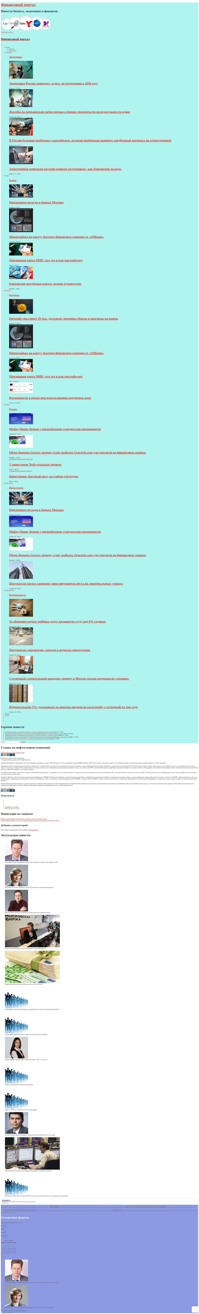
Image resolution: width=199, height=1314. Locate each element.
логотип (48, 1210)
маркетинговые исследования (57, 1210)
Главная (7, 47)
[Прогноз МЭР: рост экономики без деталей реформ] (16, 1108)
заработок (168, 1207)
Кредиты (7, 290)
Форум (7, 715)
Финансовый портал (18, 5)
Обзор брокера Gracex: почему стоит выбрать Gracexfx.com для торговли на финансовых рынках (77, 452)
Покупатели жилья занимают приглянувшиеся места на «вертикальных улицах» (66, 583)
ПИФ (30, 1207)
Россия (47, 1207)
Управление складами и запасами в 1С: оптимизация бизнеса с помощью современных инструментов (37, 737)
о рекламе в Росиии (99, 1210)
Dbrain (18, 1207)
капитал (3, 1210)
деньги (123, 1207)
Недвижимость (9, 590)
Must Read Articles (7, 32)
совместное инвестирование (129, 1210)
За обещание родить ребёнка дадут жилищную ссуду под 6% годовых (57, 621)
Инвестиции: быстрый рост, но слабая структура (43, 476)
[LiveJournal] (13, 755)
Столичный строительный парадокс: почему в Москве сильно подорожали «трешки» (69, 678)
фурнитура (176, 1210)
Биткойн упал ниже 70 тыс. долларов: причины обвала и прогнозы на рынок (63, 318)
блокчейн (108, 1207)
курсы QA (43, 1210)
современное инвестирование (143, 1210)
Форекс (54, 1206)
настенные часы (78, 1210)
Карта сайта (12, 50)
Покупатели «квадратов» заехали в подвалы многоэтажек (49, 650)
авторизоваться (33, 830)
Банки (7, 175)
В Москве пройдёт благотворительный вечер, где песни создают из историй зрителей (32, 735)
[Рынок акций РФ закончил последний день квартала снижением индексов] (32, 1169)
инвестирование (187, 1207)
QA (21, 1207)
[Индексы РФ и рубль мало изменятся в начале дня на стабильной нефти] (16, 911)
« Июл (3, 1257)
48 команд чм (8, 1201)
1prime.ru (11, 788)
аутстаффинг (89, 1207)
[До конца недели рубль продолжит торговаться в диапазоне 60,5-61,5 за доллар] (16, 1133)
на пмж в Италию (69, 1210)
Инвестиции (9, 483)
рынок (117, 1209)
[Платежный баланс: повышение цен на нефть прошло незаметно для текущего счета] (16, 860)
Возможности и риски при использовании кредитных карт (50, 397)
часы (181, 1210)
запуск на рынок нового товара (146, 1206)
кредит (9, 1209)
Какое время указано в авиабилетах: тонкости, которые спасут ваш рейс (27, 738)
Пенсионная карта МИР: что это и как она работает (46, 260)
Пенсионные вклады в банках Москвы (36, 202)
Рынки (7, 404)
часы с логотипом (186, 1210)
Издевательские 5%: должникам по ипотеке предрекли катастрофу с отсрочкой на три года (73, 707)
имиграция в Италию (177, 1207)
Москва (7, 713)
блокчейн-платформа (116, 1207)
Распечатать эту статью (12, 808)
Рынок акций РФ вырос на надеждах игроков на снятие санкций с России (24, 819)
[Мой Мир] (8, 755)
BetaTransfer (4, 1207)
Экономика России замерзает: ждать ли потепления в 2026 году (53, 83)
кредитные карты (25, 1209)
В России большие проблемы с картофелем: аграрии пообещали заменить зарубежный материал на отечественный (90, 140)
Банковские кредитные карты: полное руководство (45, 283)
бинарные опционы (101, 1207)
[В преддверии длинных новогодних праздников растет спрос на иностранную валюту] (16, 1007)
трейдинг (171, 1210)
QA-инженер (26, 1207)
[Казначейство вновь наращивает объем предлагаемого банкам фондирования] (16, 886)
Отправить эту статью (12, 807)
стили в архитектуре (156, 1210)
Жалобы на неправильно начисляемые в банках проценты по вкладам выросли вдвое (69, 111)
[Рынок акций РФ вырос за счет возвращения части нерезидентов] (32, 947)
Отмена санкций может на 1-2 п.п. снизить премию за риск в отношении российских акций (30, 820)
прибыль (106, 1210)
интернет (193, 1207)
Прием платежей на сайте (38, 1207)
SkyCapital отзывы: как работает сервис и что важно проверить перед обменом (29, 732)
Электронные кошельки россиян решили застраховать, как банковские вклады (65, 169)
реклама (111, 1210)
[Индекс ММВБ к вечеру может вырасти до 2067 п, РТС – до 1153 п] (16, 1058)
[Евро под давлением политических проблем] (16, 1083)
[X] (11, 755)
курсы (38, 1210)
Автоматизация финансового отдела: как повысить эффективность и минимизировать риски (34, 734)
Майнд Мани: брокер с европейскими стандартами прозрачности (55, 429)
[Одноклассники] (5, 755)
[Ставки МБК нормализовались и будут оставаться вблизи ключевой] (16, 1033)
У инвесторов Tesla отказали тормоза (35, 464)
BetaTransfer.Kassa (11, 1207)
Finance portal (20, 752)
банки (94, 1207)
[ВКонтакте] (2, 755)
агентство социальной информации (68, 1207)
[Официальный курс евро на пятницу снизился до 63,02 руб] (32, 982)
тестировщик (165, 1210)
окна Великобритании (88, 1210)
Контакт (11, 49)
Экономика (8, 52)
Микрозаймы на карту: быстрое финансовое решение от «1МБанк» (56, 236)
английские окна (81, 1207)
